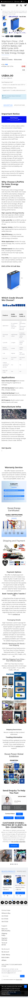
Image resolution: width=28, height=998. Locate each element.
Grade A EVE (18, 36)
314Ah (7, 36)
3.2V (12, 36)
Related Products (8, 871)
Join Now (14, 845)
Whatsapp (8, 818)
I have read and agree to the (12, 979)
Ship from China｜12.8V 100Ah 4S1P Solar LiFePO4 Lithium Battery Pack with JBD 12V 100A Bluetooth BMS (8, 887)
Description (8, 105)
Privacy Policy (6, 994)
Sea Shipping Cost (7, 82)
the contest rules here (18, 841)
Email (19, 814)
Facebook (19, 818)
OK (25, 986)
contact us (16, 614)
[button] (9, 24)
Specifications (19, 105)
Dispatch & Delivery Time (9, 88)
